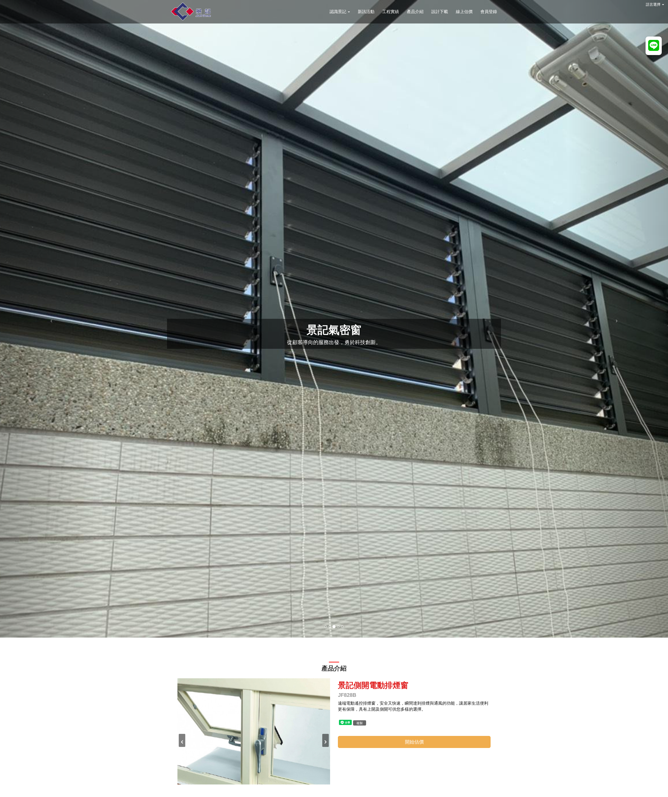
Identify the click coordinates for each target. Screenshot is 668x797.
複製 (359, 723)
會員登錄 (488, 11)
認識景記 (338, 11)
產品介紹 (415, 11)
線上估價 (464, 11)
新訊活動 (366, 11)
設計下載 (439, 11)
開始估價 (414, 742)
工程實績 (390, 11)
